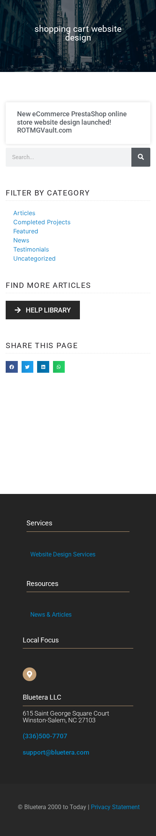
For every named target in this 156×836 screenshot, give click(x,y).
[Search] (140, 157)
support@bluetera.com (56, 752)
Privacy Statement (115, 807)
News (21, 240)
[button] (12, 367)
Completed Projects (41, 222)
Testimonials (31, 249)
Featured (25, 231)
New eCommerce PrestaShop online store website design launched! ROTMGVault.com (72, 122)
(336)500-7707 (45, 736)
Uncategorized (34, 258)
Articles (24, 213)
